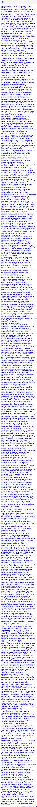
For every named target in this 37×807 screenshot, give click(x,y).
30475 (8, 18)
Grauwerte (13, 291)
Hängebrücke (23, 308)
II (20, 340)
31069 (30, 18)
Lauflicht (27, 408)
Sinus (17, 645)
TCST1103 (15, 706)
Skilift (28, 645)
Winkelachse (5, 784)
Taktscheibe (26, 701)
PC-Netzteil (5, 521)
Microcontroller (6, 464)
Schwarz (22, 621)
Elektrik (21, 182)
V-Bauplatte (21, 749)
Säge (27, 594)
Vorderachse (18, 760)
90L (7, 31)
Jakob (8, 355)
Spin (2, 660)
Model (29, 474)
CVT (8, 143)
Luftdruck (19, 438)
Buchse (3, 118)
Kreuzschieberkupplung (9, 389)
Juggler (20, 357)
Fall (2, 216)
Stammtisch (24, 666)
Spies (31, 659)
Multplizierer (15, 491)
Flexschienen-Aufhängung (10, 242)
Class (30, 126)
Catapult (14, 125)
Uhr (29, 737)
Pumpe (33, 550)
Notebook (4, 510)
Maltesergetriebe (7, 450)
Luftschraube (5, 442)
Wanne (10, 769)
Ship (12, 640)
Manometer (13, 452)
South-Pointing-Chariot (22, 654)
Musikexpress (25, 494)
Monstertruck (6, 482)
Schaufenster (20, 603)
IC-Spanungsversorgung (24, 338)
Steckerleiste (5, 676)
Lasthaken (4, 408)
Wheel (3, 781)
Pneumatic (5, 530)
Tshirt (22, 730)
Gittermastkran (27, 281)
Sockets (32, 649)
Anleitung (31, 48)
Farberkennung (6, 220)
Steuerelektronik (28, 679)
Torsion (16, 720)
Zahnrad (4, 793)
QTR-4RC (15, 554)
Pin (14, 525)
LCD (11, 411)
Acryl (12, 40)
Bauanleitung (5, 84)
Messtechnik (5, 460)
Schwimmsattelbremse (10, 627)
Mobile (12, 474)
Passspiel (16, 520)
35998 (27, 21)
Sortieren (27, 652)
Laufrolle (23, 410)
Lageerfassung (6, 401)
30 (10, 16)
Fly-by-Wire (5, 247)
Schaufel (12, 603)
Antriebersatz (5, 52)
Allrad (26, 43)
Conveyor (4, 142)
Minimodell (5, 471)
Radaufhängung (20, 557)
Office (8, 511)
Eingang (26, 176)
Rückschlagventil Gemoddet (23, 591)
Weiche (13, 772)
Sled (2, 647)
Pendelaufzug (5, 523)
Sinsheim (12, 645)
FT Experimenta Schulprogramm (12, 257)
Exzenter (22, 208)
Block (18, 103)
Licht (18, 425)
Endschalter (16, 194)
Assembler (9, 57)
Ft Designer (14, 255)
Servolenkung (6, 638)
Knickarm (29, 376)
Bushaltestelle (6, 121)
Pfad (23, 523)
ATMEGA (4, 59)
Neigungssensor (14, 501)
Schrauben (17, 618)
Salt (2, 596)
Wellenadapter (6, 777)
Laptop (3, 406)
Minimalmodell (30, 469)
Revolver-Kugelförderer (9, 577)
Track (30, 720)
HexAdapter (17, 316)
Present (18, 542)
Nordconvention (14, 506)
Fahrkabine (5, 213)
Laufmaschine (6, 410)
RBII (11, 566)
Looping (4, 437)
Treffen (7, 727)
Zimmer (16, 799)
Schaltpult (29, 601)
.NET (5, 11)
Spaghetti (4, 655)
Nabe (3, 498)
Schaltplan (22, 601)
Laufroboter (16, 410)
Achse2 (27, 36)
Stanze (22, 667)
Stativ (3, 672)
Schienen (10, 606)
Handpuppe (22, 304)
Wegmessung (5, 772)
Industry (16, 345)
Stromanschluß (6, 691)
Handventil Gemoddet (8, 306)
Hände (20, 303)
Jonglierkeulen (6, 357)
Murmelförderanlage (27, 493)
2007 (21, 14)
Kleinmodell (5, 374)
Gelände (25, 270)
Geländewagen (17, 272)
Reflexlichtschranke (24, 569)
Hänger (30, 308)
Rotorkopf (30, 588)
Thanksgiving (28, 713)
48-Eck (16, 26)
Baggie (12, 77)
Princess (16, 543)
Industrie (4, 343)
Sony (21, 652)
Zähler (31, 791)
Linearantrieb (5, 430)
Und (21, 744)
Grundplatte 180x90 (8, 296)
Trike (25, 728)
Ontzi (26, 513)
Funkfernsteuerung (7, 264)
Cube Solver (31, 142)
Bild (6, 101)
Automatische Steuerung (9, 72)
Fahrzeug (30, 215)
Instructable (27, 349)
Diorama (8, 6)
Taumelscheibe (6, 706)
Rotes (24, 588)
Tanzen (16, 9)
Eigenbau (30, 174)
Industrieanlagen (25, 343)
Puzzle (30, 552)
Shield (8, 640)
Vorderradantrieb (7, 762)
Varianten (25, 750)
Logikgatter (15, 435)
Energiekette (31, 194)
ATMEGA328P (29, 59)
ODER (3, 511)
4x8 (14, 28)
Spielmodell (25, 659)
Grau (3, 291)
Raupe (21, 562)
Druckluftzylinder (20, 167)
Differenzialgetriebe (7, 150)
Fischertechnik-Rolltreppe (10, 237)
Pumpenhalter (7, 552)
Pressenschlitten (6, 543)
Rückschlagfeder (23, 589)
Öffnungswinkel (16, 511)
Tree (2, 727)
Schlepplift (13, 611)
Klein (27, 372)
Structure (4, 693)
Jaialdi (3, 355)
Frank (27, 250)
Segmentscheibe (13, 630)
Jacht (13, 354)
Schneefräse (5, 616)
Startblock (20, 669)
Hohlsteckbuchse (16, 328)
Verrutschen (5, 757)
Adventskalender (22, 42)
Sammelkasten (18, 596)
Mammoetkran (18, 450)
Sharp (3, 640)
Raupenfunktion (28, 564)
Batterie (25, 81)
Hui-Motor (13, 333)
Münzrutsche (25, 491)
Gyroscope (5, 299)
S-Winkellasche (20, 594)
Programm (22, 545)
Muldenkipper (6, 491)
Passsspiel (23, 520)
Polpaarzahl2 (15, 535)
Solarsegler (16, 650)
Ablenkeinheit (14, 33)
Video (28, 757)
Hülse (23, 333)
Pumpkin (15, 552)
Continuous (5, 140)
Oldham (12, 513)
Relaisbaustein (6, 574)
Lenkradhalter (6, 418)
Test (11, 713)
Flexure (22, 242)
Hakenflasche (5, 301)
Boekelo (21, 106)
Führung (4, 262)
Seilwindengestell (23, 633)
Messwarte (14, 460)
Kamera (8, 359)
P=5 (28, 516)
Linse (3, 433)
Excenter (19, 204)
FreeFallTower (9, 252)
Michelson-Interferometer (19, 462)
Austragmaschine (13, 69)
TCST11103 (22, 706)
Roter (19, 588)
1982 (2, 14)
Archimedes (5, 55)
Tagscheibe (10, 701)
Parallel (24, 518)
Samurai (27, 596)
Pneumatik (12, 530)
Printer (22, 543)
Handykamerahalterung (25, 306)
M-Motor (32, 442)
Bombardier (25, 109)
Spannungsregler (27, 655)
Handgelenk (5, 304)
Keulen (30, 367)
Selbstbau (14, 635)
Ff (25, 230)
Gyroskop (12, 299)
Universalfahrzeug (14, 745)
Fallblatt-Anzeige (10, 216)
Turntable (15, 733)
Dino (23, 150)
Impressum (17, 806)
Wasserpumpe (6, 771)
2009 (30, 14)
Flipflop (11, 243)
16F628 (18, 13)
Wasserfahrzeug (24, 769)
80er (27, 30)
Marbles (25, 452)
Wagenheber (5, 767)
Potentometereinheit (24, 538)
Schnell (22, 616)
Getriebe (28, 279)
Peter (19, 523)
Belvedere (29, 94)
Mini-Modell (19, 467)
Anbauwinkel (28, 47)
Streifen (25, 686)
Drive (20, 164)
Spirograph (8, 660)
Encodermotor (6, 194)
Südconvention (14, 694)
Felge (12, 225)
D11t (20, 143)
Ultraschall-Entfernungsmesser (11, 740)
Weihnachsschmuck (23, 772)
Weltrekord (25, 777)
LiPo (7, 433)
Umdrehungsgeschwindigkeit (11, 742)
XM (22, 789)
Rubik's (14, 589)
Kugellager (13, 394)
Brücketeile (20, 116)
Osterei (12, 515)
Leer (2, 413)
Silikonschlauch (29, 643)
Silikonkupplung (18, 643)
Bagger (16, 75)
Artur (3, 57)
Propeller (10, 549)
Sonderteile (10, 652)
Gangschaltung (23, 267)
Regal (3, 571)
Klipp (23, 376)
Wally (29, 767)
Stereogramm (29, 677)
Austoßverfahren (25, 67)
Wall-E (24, 767)
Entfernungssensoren (22, 199)
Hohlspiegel (5, 328)
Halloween (14, 301)
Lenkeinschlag (30, 415)
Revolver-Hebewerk (26, 576)
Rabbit (3, 557)
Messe (15, 459)
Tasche (3, 704)
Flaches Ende (5, 238)
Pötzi (33, 538)
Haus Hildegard (14, 311)
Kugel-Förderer (11, 393)
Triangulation (10, 728)
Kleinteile (23, 374)
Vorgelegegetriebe (7, 764)
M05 (11, 443)
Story (22, 684)
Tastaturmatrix (24, 704)
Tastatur (15, 704)
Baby (11, 75)
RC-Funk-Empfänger (8, 567)
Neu (32, 503)
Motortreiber (17, 487)
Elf (15, 192)
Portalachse (5, 537)
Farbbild (15, 218)
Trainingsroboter (7, 723)
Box (19, 111)
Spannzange (17, 657)
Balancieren (18, 79)
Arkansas (19, 55)
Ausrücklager (5, 67)
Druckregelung (17, 169)
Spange (11, 655)
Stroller (24, 689)
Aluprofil (19, 45)
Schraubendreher (27, 618)
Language (23, 404)
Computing (5, 138)
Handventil (31, 304)
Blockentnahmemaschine (9, 104)
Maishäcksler (22, 447)
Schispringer (31, 608)
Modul (21, 477)
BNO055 (4, 106)
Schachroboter (28, 599)
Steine (3, 677)
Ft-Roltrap (28, 259)
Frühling (4, 255)
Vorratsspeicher (19, 764)
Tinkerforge (8, 716)
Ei (18, 174)
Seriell (4, 637)
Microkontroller (6, 465)
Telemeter (14, 708)
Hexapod (24, 316)
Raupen (27, 562)
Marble (20, 452)
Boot (31, 109)
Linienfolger (10, 432)
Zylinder (29, 803)
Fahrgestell (25, 211)
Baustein (22, 87)
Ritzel (11, 579)
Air (35, 42)
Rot (8, 586)
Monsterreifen (21, 481)
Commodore (13, 133)
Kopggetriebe (5, 387)
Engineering (17, 196)
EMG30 (18, 192)
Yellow (3, 791)
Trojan (7, 730)
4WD (3, 28)
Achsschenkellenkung (20, 38)
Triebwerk (19, 728)
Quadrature (19, 555)
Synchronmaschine (7, 699)
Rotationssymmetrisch (9, 588)
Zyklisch (23, 803)
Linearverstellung (26, 430)
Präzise (13, 542)
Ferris (33, 228)
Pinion (23, 525)
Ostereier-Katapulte (8, 516)
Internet (31, 350)
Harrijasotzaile (26, 309)
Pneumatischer (20, 533)
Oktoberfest (5, 513)
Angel (18, 48)
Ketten (8, 365)
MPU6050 (4, 489)
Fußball (17, 264)
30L (26, 18)
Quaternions (28, 555)
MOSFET (29, 482)
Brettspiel (13, 113)
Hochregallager (23, 326)
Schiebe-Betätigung (20, 604)
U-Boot (4, 735)
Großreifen (14, 294)
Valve (10, 750)
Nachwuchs (9, 498)
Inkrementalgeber (8, 349)
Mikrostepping (6, 467)
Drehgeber (15, 157)
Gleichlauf (15, 284)
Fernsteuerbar (6, 228)
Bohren (31, 106)
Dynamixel (30, 170)
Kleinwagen (31, 374)
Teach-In (30, 706)
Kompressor (5, 386)
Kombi (15, 382)
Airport (11, 43)
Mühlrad (25, 489)
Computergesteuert (25, 136)
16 (14, 13)
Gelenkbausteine (15, 274)
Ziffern (26, 798)
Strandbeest (12, 686)
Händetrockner (28, 303)
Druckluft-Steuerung (21, 165)
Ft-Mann (11, 259)
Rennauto (28, 574)
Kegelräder (11, 364)
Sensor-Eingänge (29, 635)
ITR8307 (8, 354)
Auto (29, 69)
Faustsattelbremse (7, 221)
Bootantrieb (5, 111)
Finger (4, 232)
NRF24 (11, 510)
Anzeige (24, 52)
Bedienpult (28, 91)
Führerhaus (30, 260)
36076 (3, 23)
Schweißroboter (15, 623)
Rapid (26, 559)
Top (29, 718)
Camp (9, 123)
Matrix (11, 454)
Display (15, 152)
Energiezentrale (7, 196)
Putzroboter (23, 552)
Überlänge (23, 737)
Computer (14, 136)
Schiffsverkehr (21, 608)
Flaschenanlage (27, 238)
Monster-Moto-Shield (8, 481)
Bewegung (4, 99)
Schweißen (5, 623)
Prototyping (25, 549)
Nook (3, 506)
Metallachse (5, 462)
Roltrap (3, 586)
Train (16, 721)
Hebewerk (17, 315)
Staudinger (19, 672)
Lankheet (30, 404)
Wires (18, 786)
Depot (9, 147)
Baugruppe (18, 86)
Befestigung (13, 92)
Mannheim (4, 452)
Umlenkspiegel (6, 744)
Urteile (3, 749)
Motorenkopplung (25, 484)
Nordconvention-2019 (8, 508)
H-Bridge (20, 299)
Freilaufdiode (5, 253)
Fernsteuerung (25, 228)
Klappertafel (15, 372)
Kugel (3, 393)
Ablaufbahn (5, 33)
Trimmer (30, 728)
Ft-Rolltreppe (19, 259)
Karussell (24, 360)
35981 (22, 21)
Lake (12, 403)
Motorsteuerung (6, 487)
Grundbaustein (27, 294)
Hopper (10, 330)
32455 (26, 20)
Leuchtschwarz (22, 421)
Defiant (24, 145)
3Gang (12, 25)
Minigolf (21, 469)
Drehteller (4, 160)
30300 (14, 16)
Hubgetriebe (5, 332)
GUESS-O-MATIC (21, 296)
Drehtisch (12, 160)
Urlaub (31, 747)
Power (10, 540)
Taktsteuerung (6, 703)
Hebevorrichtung (7, 315)
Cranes (19, 142)
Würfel (3, 789)
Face (13, 209)
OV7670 (23, 516)
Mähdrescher (5, 447)
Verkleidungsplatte (25, 755)
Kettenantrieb (16, 365)
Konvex (23, 386)
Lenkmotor (30, 416)
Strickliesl (31, 688)
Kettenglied (16, 367)
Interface (14, 350)
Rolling (26, 584)
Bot (16, 111)
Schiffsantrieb (11, 608)
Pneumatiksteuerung (22, 532)
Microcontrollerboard (20, 464)
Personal (14, 523)
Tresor (3, 728)
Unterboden (5, 747)
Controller (19, 140)
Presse (24, 542)
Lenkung (14, 418)
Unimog (25, 744)
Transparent (5, 725)
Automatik (19, 70)
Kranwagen (28, 387)
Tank (13, 703)
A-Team (17, 31)
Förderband (5, 248)
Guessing (31, 296)
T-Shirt (3, 701)
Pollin (27, 533)
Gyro (26, 298)
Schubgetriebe (6, 621)
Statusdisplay (10, 672)
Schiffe (27, 8)
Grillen (3, 293)
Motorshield (20, 486)
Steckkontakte (16, 676)
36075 (32, 21)
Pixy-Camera (5, 527)
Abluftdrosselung (25, 33)
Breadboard (5, 113)
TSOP (26, 730)
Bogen (26, 106)
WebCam (29, 771)
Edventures (5, 174)
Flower (3, 245)
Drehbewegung (6, 157)
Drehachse (16, 155)
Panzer (19, 518)
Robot (11, 582)
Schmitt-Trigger (26, 613)
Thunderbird (9, 715)
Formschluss (5, 250)
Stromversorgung (28, 691)
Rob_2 (23, 579)
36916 (8, 23)
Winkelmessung (25, 784)
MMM (26, 472)
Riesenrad (4, 579)
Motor (3, 484)
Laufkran (20, 408)
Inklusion (32, 347)
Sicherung (18, 640)
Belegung (9, 94)
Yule (8, 791)
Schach (20, 599)
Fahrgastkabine (30, 209)
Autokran (12, 70)
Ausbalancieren (28, 62)
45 (12, 26)
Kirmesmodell (6, 372)
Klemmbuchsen (6, 376)
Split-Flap (5, 662)
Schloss (26, 611)
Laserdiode (28, 406)
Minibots (15, 469)
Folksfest (18, 247)
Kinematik (28, 369)
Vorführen (17, 762)
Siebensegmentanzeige (9, 642)
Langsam (16, 404)
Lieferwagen (26, 426)
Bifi (31, 99)
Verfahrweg (14, 754)
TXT (27, 733)
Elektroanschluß (20, 186)
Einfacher (20, 176)
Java (12, 355)
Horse (16, 330)
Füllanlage (11, 262)
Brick (19, 113)
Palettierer (4, 518)
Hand (15, 303)
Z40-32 (22, 791)
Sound (11, 654)
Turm (12, 732)
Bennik (3, 96)
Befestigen (4, 92)
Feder (16, 221)
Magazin (25, 443)
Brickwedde (5, 115)
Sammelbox (9, 596)
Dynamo (4, 172)
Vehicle (32, 750)
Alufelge (4, 45)
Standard (4, 667)
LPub (3, 438)
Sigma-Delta (28, 642)
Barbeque (10, 81)
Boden (15, 106)
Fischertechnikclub (26, 237)
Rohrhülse (16, 584)
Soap (27, 649)
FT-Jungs (4, 259)
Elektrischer (28, 184)
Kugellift (21, 394)
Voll (12, 760)
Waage (20, 766)
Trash (23, 725)
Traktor (15, 723)
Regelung (29, 571)
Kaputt (4, 360)
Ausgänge (16, 64)
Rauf (31, 560)
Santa (16, 598)
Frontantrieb (26, 253)
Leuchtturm (5, 425)
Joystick (15, 357)
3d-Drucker (5, 25)
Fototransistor (15, 250)
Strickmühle (16, 689)
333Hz (31, 20)
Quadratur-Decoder (8, 555)
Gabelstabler (5, 265)
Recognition (20, 567)
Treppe (22, 727)
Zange (18, 793)
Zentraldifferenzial (7, 796)
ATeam (30, 57)
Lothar (22, 437)
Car (13, 123)
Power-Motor (29, 540)
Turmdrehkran (20, 732)
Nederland (4, 501)
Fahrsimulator (22, 213)
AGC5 (31, 42)
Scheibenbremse (6, 604)
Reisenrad (21, 572)
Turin (3, 732)
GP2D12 (31, 289)
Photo (28, 523)
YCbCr (29, 789)
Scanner (9, 599)
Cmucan (8, 130)
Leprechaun (31, 418)
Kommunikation (23, 382)
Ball (24, 79)
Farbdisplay (22, 218)
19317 (28, 13)
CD (19, 125)
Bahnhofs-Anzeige (7, 79)
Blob (13, 103)
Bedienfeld (20, 91)
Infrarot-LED (5, 347)
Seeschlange (28, 628)
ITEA (2, 354)
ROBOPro (30, 581)
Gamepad (9, 267)
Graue (7, 291)
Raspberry (13, 560)
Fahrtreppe (15, 215)
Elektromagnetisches (19, 187)
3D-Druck (31, 23)
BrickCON (25, 113)
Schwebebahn (30, 621)
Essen (16, 203)
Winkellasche (15, 784)
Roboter (17, 582)
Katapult (21, 362)
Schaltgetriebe (13, 601)
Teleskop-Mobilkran (8, 710)
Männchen (31, 450)
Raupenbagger (6, 564)
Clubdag (19, 128)
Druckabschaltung (29, 164)
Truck (17, 730)
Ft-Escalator (28, 257)
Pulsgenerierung (24, 550)
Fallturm (20, 216)
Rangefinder (19, 559)
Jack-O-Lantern (21, 354)
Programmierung (29, 547)
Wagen (25, 766)
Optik (3, 515)
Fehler (19, 223)
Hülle (19, 333)
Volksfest (29, 759)
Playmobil (10, 528)
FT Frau (28, 6)
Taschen (9, 704)
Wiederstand (29, 781)
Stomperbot (5, 684)
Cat (9, 125)
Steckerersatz (23, 674)
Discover (4, 152)
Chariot (3, 126)
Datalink (31, 143)
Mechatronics (15, 455)
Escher (11, 203)
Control (12, 140)
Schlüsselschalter (14, 613)
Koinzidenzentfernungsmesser (19, 381)
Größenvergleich (16, 293)
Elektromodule (20, 6)
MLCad (21, 472)
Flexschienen (22, 240)
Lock (3, 435)
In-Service (17, 342)
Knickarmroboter (7, 377)
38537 (18, 23)
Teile (8, 708)
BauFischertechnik (7, 86)
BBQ (6, 89)
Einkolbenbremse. (14, 177)
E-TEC (10, 172)
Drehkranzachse (6, 159)
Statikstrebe (14, 671)
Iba (22, 337)
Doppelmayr (19, 153)
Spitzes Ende (27, 660)
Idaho (11, 340)
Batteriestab (16, 82)
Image (32, 340)
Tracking (4, 721)
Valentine (4, 750)
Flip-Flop (4, 243)
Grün (20, 294)
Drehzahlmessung (7, 162)
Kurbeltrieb (24, 398)
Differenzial (5, 148)
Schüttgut (15, 621)
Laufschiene (5, 411)
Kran (12, 387)
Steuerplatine (5, 681)
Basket (17, 81)
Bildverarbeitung (24, 101)
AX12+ (3, 75)
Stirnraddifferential (21, 683)
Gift (20, 281)
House (21, 330)
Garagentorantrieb (7, 269)
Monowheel (22, 479)
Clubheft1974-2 (28, 128)
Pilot (10, 525)
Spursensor (17, 664)
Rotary (12, 586)
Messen (20, 459)
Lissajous (12, 433)
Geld (27, 272)
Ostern (18, 516)
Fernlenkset (22, 226)
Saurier (3, 599)
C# (21, 121)
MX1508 (24, 496)
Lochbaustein (30, 433)
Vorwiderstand (31, 764)
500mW (26, 28)
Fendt (16, 225)
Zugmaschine (17, 801)
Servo (9, 637)
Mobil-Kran (5, 474)
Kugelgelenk (5, 394)
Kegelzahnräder (21, 364)
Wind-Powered (16, 783)
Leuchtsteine (24, 423)
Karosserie (16, 360)
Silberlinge (4, 9)
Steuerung (22, 681)
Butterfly (15, 121)
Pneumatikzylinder (7, 533)
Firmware (25, 232)
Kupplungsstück (14, 398)
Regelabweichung (19, 571)
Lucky (13, 438)
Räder (28, 557)
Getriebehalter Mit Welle (9, 281)
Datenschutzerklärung (30, 806)
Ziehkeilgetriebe (18, 798)
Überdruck (29, 735)
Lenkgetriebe (5, 416)
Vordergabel (27, 760)
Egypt (15, 174)
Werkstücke (29, 779)
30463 (29, 16)
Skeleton (23, 645)
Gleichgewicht (6, 284)
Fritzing (19, 253)
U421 (16, 735)
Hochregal (13, 326)
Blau (2, 6)
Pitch (28, 525)
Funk (17, 262)
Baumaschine (5, 87)
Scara (15, 599)
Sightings (20, 642)
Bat (21, 81)
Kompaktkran (5, 384)
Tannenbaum (28, 703)
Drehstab (25, 159)
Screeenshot (5, 628)
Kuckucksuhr (30, 391)
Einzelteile (32, 181)
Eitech (16, 182)
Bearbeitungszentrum (8, 91)
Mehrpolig (17, 457)
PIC (2, 525)
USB (11, 749)
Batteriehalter (6, 82)
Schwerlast (31, 625)
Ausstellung (15, 67)
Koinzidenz (5, 381)
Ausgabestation (6, 64)
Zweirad (17, 803)
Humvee (11, 335)
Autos (29, 72)
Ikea (22, 340)
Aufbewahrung (6, 62)
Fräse (32, 250)
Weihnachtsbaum (17, 774)
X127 (18, 789)
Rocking (9, 584)
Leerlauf (8, 413)
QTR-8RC (23, 554)
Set (27, 638)
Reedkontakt (13, 569)
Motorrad (12, 486)
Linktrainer (28, 432)
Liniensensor (19, 432)
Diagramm (30, 147)
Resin (17, 576)
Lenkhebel (14, 416)
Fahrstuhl (30, 213)
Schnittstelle (29, 616)
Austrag (4, 69)
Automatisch (28, 70)
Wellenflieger (16, 777)
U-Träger (11, 735)
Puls (16, 550)
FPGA (23, 250)
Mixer (17, 472)
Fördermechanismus (17, 248)
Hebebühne (5, 313)
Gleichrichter (5, 286)
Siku (2, 643)
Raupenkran (5, 566)
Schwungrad (22, 627)
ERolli (27, 201)
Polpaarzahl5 (24, 535)
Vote (3, 766)
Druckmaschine (6, 169)
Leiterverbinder (6, 415)
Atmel (3, 60)
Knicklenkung (18, 377)
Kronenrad (16, 391)
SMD (25, 647)
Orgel (7, 515)
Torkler (10, 720)
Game (3, 267)
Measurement (6, 455)
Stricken (24, 688)
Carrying (4, 125)
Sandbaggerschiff (7, 598)
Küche (23, 391)
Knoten (20, 379)
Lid (14, 426)
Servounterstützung (18, 638)
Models (16, 477)
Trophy (12, 730)
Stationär (28, 671)
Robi (27, 579)
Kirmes (32, 370)
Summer (20, 696)
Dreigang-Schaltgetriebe (9, 164)
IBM (25, 337)
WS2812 (22, 788)
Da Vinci (25, 143)
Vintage (9, 759)
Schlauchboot (13, 610)
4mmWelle (31, 26)
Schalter (4, 601)
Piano (33, 523)
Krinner (9, 391)
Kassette (31, 360)
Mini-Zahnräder (6, 469)
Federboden (23, 221)
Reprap (12, 576)
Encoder (25, 192)
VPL (7, 766)
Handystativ (5, 308)
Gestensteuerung (19, 279)
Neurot (3, 504)
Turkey (8, 732)
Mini (13, 467)
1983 (6, 14)
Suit (2, 696)
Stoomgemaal (15, 684)
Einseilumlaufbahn (20, 179)
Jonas (28, 355)
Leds (30, 411)
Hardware (17, 309)
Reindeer (14, 572)
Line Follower (26, 428)
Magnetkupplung (27, 445)
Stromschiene (17, 691)
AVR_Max (20, 74)
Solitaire (32, 650)
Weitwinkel (23, 776)
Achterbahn (5, 40)
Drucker (10, 165)
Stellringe (9, 677)
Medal (23, 455)
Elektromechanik (7, 189)
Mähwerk (14, 447)
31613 (16, 20)
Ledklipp (25, 411)
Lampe (17, 403)
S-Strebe (11, 594)
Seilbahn (12, 632)
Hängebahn (14, 308)
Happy (11, 309)
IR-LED (30, 352)
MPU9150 (12, 489)
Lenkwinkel (22, 418)
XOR (25, 789)
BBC (2, 89)
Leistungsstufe (16, 413)
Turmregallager (6, 733)
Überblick (21, 735)
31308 (3, 20)
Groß (8, 293)
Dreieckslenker (19, 162)
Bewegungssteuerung (16, 99)
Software (4, 650)
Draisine (4, 155)
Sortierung (5, 654)
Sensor (21, 635)
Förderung (27, 248)
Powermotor (5, 542)
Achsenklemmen (6, 38)
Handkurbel (14, 304)
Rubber (8, 589)
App (15, 53)
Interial (20, 350)
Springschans (19, 662)
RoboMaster (22, 581)
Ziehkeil (9, 798)
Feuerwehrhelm (18, 230)
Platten (3, 528)
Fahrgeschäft (5, 211)
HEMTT (9, 316)
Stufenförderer (14, 693)
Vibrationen (22, 757)
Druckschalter (28, 169)
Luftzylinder (24, 442)
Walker (12, 767)
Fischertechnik (20, 233)
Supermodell (28, 696)
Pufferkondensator (8, 550)
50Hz (31, 28)
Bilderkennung (13, 101)
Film (28, 230)
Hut (32, 335)
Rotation (19, 586)
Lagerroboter (5, 403)
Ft (8, 255)
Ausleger (18, 65)
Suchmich (4, 694)
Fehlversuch (5, 225)
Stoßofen (4, 686)
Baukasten (26, 86)
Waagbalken (13, 766)
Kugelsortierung (6, 396)
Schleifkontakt (24, 610)
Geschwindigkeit (6, 279)
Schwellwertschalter (8, 625)
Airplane (5, 43)
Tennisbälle (5, 713)
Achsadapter (15, 36)
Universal (4, 745)
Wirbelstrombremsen (8, 786)
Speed (24, 657)
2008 (26, 14)
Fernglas (14, 226)
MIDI (14, 465)
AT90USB (24, 57)
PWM (3, 554)
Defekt (19, 145)
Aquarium (21, 53)
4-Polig (8, 26)
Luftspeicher (15, 442)
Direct (32, 150)
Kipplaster (10, 370)
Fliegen (28, 242)
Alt (30, 43)
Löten (17, 437)
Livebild (19, 433)
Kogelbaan (27, 379)
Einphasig (24, 177)
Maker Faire (15, 449)
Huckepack (5, 333)
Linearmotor (15, 430)
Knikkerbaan (5, 379)
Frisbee (13, 253)
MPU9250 (18, 489)
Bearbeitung (13, 89)
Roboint (4, 581)
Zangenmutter (26, 793)
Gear (3, 270)
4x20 (11, 28)
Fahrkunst (13, 213)
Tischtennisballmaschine (9, 718)
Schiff (32, 606)
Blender (8, 103)
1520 (11, 13)
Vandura (19, 750)
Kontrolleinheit (15, 386)
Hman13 (18, 318)
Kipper (3, 370)
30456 (24, 16)
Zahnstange (12, 793)
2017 (7, 16)
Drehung (19, 160)
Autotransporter (6, 74)
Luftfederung (28, 438)
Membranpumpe (6, 459)
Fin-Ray (32, 230)
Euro (20, 203)
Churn (22, 126)
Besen (20, 98)
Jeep (16, 355)
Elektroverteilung (7, 192)
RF (19, 577)
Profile (15, 545)
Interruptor (5, 352)
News (9, 504)
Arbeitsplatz (29, 53)
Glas (2, 282)
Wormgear (9, 788)
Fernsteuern (16, 228)
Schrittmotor (17, 620)
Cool (10, 142)
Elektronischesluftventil (17, 191)
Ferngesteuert (6, 226)
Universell (24, 745)
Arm (24, 55)
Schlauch (5, 610)
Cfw (31, 125)
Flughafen (10, 245)
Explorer (33, 206)
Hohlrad (31, 326)
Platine (29, 527)
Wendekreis (5, 779)
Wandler (4, 769)
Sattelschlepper (27, 598)
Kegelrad (4, 364)
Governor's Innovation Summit (17, 289)
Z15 (11, 791)
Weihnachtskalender (8, 776)
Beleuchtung (17, 94)
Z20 (14, 791)
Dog (27, 152)
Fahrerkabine (19, 209)
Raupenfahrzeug (17, 564)
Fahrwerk (23, 215)
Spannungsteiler (6, 657)
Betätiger (26, 98)
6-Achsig (11, 30)
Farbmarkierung (24, 220)
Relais (28, 572)
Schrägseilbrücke (7, 618)
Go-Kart (21, 287)
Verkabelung (5, 755)
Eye (27, 208)
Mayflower (18, 454)
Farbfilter (15, 220)
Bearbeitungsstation (24, 89)
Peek (18, 521)
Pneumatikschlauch (8, 532)
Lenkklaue (22, 416)
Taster (32, 704)
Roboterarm (24, 582)
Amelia (30, 45)
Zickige (3, 798)
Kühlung (15, 396)
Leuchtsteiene (6, 423)
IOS (11, 352)
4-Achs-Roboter (27, 25)
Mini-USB (27, 467)
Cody (13, 131)
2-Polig (17, 14)
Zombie (31, 799)
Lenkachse (20, 415)
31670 (21, 20)
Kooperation (31, 386)
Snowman (12, 649)
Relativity (15, 574)
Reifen (8, 572)
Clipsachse (12, 128)
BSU (29, 116)
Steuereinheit (17, 679)
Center (26, 125)
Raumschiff (15, 562)
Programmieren (17, 547)
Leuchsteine (5, 420)
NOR (7, 506)
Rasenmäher (5, 560)
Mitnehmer (10, 472)
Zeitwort (21, 794)
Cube (24, 142)
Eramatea (4, 201)
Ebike (19, 172)
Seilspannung (27, 632)
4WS (7, 28)
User (15, 749)
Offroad (24, 511)
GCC (32, 269)
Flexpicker (13, 240)
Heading (22, 311)
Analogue (15, 47)
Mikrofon (31, 465)
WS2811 (16, 788)
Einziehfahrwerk (7, 182)
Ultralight (11, 738)
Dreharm (24, 155)
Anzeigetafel (5, 53)
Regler (3, 572)
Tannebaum (19, 703)
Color (26, 131)
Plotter (16, 528)
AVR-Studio (28, 74)
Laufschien (31, 410)
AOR (11, 53)
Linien (3, 432)
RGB (22, 577)
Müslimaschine (16, 496)
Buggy (17, 118)
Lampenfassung (6, 404)
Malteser (23, 449)
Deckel (14, 145)
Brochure (13, 115)
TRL (2, 730)
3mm (16, 25)
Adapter (23, 40)
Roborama (4, 582)
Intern (26, 350)
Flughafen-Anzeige (20, 245)
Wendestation (14, 779)
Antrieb (23, 50)
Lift (32, 426)
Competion (19, 135)
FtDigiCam (14, 260)
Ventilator (9, 752)
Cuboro (3, 143)
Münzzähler (15, 493)
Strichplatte (17, 688)
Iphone (15, 352)
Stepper (16, 677)
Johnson (22, 355)
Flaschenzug (5, 240)
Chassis (9, 126)
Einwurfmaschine (7, 181)
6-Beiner (18, 30)
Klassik (23, 372)
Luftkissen (4, 440)
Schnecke (16, 615)
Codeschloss (6, 131)
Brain (33, 111)
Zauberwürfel (5, 794)
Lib (14, 425)
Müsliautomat (6, 496)
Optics (31, 513)
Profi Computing (6, 545)
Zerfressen (18, 796)
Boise (21, 108)
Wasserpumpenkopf (18, 771)
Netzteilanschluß (24, 503)
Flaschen (18, 238)
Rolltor (32, 584)
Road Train (17, 579)
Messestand (28, 459)
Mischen (20, 471)
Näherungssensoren (21, 498)
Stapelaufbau (29, 667)
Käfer (3, 359)
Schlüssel (4, 613)
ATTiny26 (9, 60)
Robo (32, 579)
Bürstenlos (25, 120)
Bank (32, 79)
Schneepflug (14, 616)
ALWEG (24, 45)
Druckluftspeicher (7, 167)
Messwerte (29, 460)
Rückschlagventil (7, 591)
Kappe (33, 359)
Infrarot (28, 345)
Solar (10, 650)
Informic (22, 345)
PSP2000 (32, 549)
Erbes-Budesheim (14, 201)
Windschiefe (26, 783)
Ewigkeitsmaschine (8, 204)
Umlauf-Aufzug (26, 742)
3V (20, 25)
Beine (3, 94)
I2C (10, 337)
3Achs (22, 23)
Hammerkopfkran (7, 303)
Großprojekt (5, 294)
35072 (8, 21)
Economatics (30, 172)
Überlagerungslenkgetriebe (10, 737)
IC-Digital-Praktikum (8, 338)
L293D (3, 399)
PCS (14, 521)
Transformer (23, 723)
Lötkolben (28, 437)
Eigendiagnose (6, 176)
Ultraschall (18, 738)
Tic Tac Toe (17, 715)
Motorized (4, 486)
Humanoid (29, 333)
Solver (3, 652)
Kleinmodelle (12, 8)
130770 (33, 11)
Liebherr (18, 426)
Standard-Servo (13, 667)
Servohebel (25, 637)
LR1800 (8, 438)
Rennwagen (5, 576)
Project (3, 549)
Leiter (24, 413)
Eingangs (4, 177)
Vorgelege (24, 762)
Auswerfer (23, 69)
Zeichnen (14, 794)
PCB (11, 521)
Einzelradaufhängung (21, 181)
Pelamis (23, 521)
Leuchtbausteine (16, 420)
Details (23, 147)
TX (24, 733)
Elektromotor (18, 189)
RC (15, 566)
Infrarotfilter (15, 347)
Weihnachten (5, 774)
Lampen (23, 403)
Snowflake (4, 649)
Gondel (3, 289)
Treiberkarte (15, 727)
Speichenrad (5, 659)
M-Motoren (5, 443)
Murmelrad (5, 494)
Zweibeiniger (9, 803)
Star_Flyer (12, 669)
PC (29, 520)
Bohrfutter (5, 108)
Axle (7, 75)
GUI (2, 298)
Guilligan (7, 298)
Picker (6, 525)
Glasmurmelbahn (20, 282)
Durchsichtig (15, 170)
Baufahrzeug (20, 84)
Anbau (21, 47)
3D (26, 23)
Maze (24, 454)
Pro (26, 543)
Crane (14, 142)
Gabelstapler (15, 265)
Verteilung (13, 757)
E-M (13, 6)
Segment (4, 630)
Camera (4, 123)
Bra (29, 111)
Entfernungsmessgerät (22, 198)
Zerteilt (31, 796)
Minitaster (13, 471)
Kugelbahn (29, 393)
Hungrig (28, 335)
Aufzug (14, 62)
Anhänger (24, 48)
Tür (33, 730)
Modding (24, 474)
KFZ (2, 369)
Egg (11, 174)
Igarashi (16, 340)
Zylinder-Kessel (6, 805)
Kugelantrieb (21, 393)
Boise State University (8, 109)
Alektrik (20, 43)
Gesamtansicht (16, 277)
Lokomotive (24, 435)
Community (22, 133)
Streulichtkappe (6, 688)
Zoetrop (25, 799)
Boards (10, 106)
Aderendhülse (6, 42)
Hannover (4, 309)
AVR (14, 74)
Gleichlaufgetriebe (25, 284)
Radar (12, 557)
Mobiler (17, 474)
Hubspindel (24, 332)
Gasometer (26, 269)
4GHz (21, 26)
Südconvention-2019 (27, 694)
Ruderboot (5, 593)
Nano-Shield (10, 499)
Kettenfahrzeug (6, 367)
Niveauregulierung (17, 504)
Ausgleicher (24, 64)
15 (8, 13)
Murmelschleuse (15, 494)
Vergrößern (23, 754)
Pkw (12, 527)
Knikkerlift (13, 379)
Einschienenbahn (7, 179)
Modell (3, 476)
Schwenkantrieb (21, 625)
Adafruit (17, 40)
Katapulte (28, 362)
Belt (23, 94)
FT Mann (4, 8)
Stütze (22, 693)
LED (20, 411)
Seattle (21, 628)
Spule (7, 664)
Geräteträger (5, 277)
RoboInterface (12, 581)
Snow (30, 647)
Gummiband (15, 298)
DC (10, 145)
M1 (14, 443)
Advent (13, 42)
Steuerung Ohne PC (8, 683)
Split (34, 660)
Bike (2, 101)
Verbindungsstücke (27, 752)
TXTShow (32, 733)
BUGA (12, 118)
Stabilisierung (14, 666)
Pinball (18, 525)
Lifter (3, 428)
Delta (4, 147)
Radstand (4, 559)
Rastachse (26, 560)
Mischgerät (27, 471)
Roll (22, 584)
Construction (19, 138)
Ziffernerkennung (7, 799)
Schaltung (21, 8)
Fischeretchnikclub (7, 233)
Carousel (24, 123)
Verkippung (14, 755)
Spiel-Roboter (15, 659)
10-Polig (23, 11)
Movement (26, 487)
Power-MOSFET (18, 540)
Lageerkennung (17, 401)
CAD (24, 121)
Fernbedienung (24, 225)
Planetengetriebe (20, 527)
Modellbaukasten (7, 477)
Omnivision (20, 513)
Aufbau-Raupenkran (20, 60)
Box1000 (24, 111)
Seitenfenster (5, 635)
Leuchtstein (16, 423)
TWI (21, 733)
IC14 (2, 340)
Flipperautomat (25, 243)
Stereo (22, 677)
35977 (18, 21)
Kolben (32, 381)
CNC (13, 130)
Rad (8, 557)
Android (4, 48)
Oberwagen (22, 510)
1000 (28, 11)
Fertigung (4, 230)
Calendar (30, 121)
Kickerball (8, 369)
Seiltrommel (5, 633)
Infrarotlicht (24, 347)
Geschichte (25, 277)
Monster (29, 479)
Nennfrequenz (25, 501)
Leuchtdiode (26, 420)
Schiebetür (31, 604)
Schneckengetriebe (26, 615)
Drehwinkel (27, 160)
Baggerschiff (5, 77)
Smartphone (19, 647)
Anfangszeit (11, 48)
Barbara (4, 81)
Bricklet (31, 113)
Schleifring (5, 611)
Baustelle (29, 87)
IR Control (23, 352)
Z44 (26, 791)
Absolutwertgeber (29, 35)
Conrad (12, 138)
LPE (34, 437)
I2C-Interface (16, 337)
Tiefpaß (31, 715)
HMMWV (32, 318)
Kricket (3, 391)
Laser (9, 406)
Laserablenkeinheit (17, 406)
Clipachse (4, 128)
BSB (26, 116)
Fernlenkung (31, 226)
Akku (15, 43)
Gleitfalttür (5, 287)
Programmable (6, 547)
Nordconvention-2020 (24, 508)
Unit (30, 744)
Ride (25, 577)
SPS (2, 664)
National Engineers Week (23, 499)
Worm (3, 788)
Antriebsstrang (16, 52)
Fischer (31, 232)
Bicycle (26, 99)
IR (19, 352)
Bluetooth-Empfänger (26, 104)
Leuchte (4, 421)
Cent (21, 125)
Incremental (26, 342)
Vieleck (3, 759)
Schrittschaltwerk (29, 620)
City (26, 126)
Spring (12, 662)
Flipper (16, 243)
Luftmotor (23, 440)
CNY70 (23, 130)
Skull (33, 645)
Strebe (19, 686)
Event (34, 203)
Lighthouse (13, 428)
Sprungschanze (29, 662)
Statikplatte (5, 671)
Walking (31, 9)
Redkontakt (29, 567)
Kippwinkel (18, 370)
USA (8, 749)
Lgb (11, 425)
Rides (30, 577)
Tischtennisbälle (29, 716)
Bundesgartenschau (8, 120)
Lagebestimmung (27, 399)
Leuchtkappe (12, 421)
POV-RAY (4, 540)
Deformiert (31, 145)
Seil (27, 630)
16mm (23, 13)
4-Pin (3, 26)
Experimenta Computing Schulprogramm (15, 206)
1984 (10, 14)
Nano (3, 499)
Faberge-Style (6, 209)
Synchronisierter (14, 698)
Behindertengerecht (24, 92)
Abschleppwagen (16, 35)
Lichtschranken (6, 426)
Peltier (29, 521)
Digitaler (18, 150)
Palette (32, 516)
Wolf (32, 786)
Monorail (14, 479)
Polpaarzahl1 (5, 535)
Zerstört (25, 796)
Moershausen (5, 479)
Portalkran (13, 537)
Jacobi (30, 354)
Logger (8, 435)
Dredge (10, 155)
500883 (20, 28)
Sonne (17, 652)
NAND (30, 498)
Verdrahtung (5, 754)
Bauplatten (14, 87)
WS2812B (29, 788)
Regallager (9, 571)
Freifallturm (19, 252)
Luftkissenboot (14, 440)
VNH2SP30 (21, 759)
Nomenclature (29, 504)
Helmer (3, 316)
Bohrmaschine (14, 108)
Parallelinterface (6, 520)
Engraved (25, 196)
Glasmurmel (9, 282)
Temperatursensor (7, 711)
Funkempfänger (24, 262)
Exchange (25, 204)
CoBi (34, 130)
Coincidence (20, 131)
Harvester (4, 311)
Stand (31, 666)
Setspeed (32, 638)
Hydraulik (4, 337)
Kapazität (27, 359)
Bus (31, 120)
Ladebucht (17, 399)
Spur (10, 664)
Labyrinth (9, 399)
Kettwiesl (24, 367)
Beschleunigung (18, 96)
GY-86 (22, 298)
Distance (22, 152)
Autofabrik (5, 70)
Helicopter (24, 315)
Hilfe (29, 316)
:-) (2, 11)
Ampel (3, 47)
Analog (8, 47)
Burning (18, 120)
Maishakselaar (6, 449)
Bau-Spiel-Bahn (29, 82)
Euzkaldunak (26, 203)
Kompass (14, 384)
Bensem (9, 96)
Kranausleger (19, 387)
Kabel (33, 357)
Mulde (31, 489)
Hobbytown (5, 326)
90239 (3, 31)
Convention (27, 140)
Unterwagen (24, 747)
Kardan (9, 360)
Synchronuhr (30, 699)
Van (14, 750)
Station (21, 671)
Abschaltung (5, 35)
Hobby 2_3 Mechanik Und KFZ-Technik (14, 325)
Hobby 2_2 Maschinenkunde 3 (11, 323)
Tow (21, 720)
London (31, 435)
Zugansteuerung (6, 801)
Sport (11, 9)
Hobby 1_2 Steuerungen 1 (9, 321)
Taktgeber (18, 701)
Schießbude (18, 606)
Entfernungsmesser (7, 198)
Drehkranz (23, 157)
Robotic (32, 582)
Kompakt (32, 382)
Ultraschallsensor (29, 740)
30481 (13, 18)
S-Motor (27, 593)
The (2, 715)
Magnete (10, 445)
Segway (22, 630)
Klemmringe (17, 376)
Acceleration (5, 36)
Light (7, 428)
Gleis (29, 286)
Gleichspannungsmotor (19, 286)
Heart (28, 311)
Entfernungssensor (7, 199)
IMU (12, 342)
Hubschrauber (15, 332)
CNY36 (18, 130)
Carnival (18, 123)
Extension (5, 208)
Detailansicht (15, 147)
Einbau (14, 176)
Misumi (3, 472)
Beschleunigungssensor (9, 98)
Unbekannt (15, 744)
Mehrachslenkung (7, 457)
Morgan (13, 482)
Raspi (20, 560)
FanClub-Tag (27, 216)
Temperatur (19, 710)
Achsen (32, 36)
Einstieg (29, 179)
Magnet (3, 445)
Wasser (15, 769)
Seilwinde (13, 633)
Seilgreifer (19, 632)
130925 (4, 13)
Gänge (15, 267)
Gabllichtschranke (26, 265)
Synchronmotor (20, 699)
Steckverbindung (27, 676)
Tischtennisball (18, 716)
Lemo (14, 415)
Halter (21, 301)
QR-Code (9, 554)
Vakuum (29, 749)
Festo (10, 230)
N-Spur (30, 496)
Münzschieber (6, 493)
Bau (22, 82)
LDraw (16, 411)
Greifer (20, 291)
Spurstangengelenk (28, 664)
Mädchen (19, 443)
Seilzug (32, 633)
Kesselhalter (31, 364)
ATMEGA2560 (19, 59)
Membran (25, 457)
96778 (12, 31)
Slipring (7, 647)
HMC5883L (25, 318)
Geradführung (21, 276)
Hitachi (12, 318)
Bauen (13, 84)
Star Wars (4, 669)
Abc (21, 31)
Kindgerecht (20, 369)
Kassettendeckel (6, 362)
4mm (25, 26)
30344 (19, 16)
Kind (13, 369)
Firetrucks (17, 232)
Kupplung (4, 398)
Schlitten (20, 611)
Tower (25, 720)
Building (22, 118)
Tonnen (24, 718)
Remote (21, 574)
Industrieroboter (7, 345)
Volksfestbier (5, 760)
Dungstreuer (5, 170)
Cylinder (13, 143)
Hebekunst (13, 313)
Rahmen (11, 559)
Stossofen (28, 684)
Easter (15, 172)
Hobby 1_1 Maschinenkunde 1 (11, 320)
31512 (12, 20)
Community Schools (8, 135)
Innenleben (18, 349)
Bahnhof (22, 77)
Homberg (4, 330)
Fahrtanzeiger (6, 215)
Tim (2, 716)
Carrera (30, 123)
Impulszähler (5, 342)
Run (17, 593)
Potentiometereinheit (8, 538)
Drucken (4, 165)
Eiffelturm (23, 174)
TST (30, 730)
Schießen (26, 606)
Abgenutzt (27, 31)
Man (25, 450)
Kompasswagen (23, 384)
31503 (8, 20)
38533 (13, 23)
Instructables (5, 350)
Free (2, 252)
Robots (3, 584)
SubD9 (27, 693)
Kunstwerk (30, 396)
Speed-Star (31, 657)
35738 (13, 21)
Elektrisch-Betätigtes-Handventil (12, 184)
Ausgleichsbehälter (7, 65)
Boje (18, 109)
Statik (26, 669)
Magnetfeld (17, 445)
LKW (23, 433)
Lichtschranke (25, 425)
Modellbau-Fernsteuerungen (16, 476)
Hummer (4, 335)
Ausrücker (25, 65)
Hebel (20, 313)
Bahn (17, 77)
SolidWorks (24, 650)
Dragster (27, 153)
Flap (12, 238)
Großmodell (27, 293)
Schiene (4, 606)
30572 (22, 18)
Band (28, 79)
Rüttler (21, 593)
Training (21, 721)
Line (19, 428)
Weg (33, 771)
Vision (15, 759)
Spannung (17, 655)
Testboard (16, 713)
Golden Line (29, 287)
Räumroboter (5, 562)
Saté (19, 598)
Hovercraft (27, 330)
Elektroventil (30, 191)
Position (20, 537)
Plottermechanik (25, 528)
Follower (25, 247)
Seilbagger (4, 632)
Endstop (23, 194)
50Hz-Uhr (4, 30)
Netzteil (15, 503)
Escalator (4, 203)
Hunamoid (21, 335)
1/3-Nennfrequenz (14, 11)
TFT (22, 713)
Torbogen (4, 720)
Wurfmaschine (11, 789)
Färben (29, 218)
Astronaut (17, 57)
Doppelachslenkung (8, 153)
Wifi (2, 783)
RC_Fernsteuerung (22, 566)
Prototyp (17, 549)
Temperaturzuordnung (22, 711)
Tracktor (11, 721)
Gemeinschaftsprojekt (8, 276)
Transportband (15, 725)
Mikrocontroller (22, 465)
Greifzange (27, 291)
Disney (10, 152)
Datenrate (4, 145)
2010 (34, 14)
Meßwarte (22, 460)
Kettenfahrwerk (27, 365)
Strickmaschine (6, 689)
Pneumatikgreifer (23, 530)
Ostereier (19, 515)
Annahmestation (6, 50)
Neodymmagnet (6, 503)
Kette (4, 365)
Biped (3, 103)
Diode (27, 150)
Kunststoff (22, 396)
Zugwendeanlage (28, 801)
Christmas (16, 126)
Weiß (17, 776)
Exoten (32, 204)
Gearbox (8, 270)
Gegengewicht (16, 270)
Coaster (29, 130)
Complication (5, 136)
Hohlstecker (26, 328)
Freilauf (26, 252)
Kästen (15, 362)
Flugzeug (31, 245)
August (19, 62)
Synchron (4, 698)
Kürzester (32, 398)
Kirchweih (25, 370)
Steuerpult (14, 681)
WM (22, 786)
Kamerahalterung (17, 359)
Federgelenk (5, 223)
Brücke (19, 115)
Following (32, 247)
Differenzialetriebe (16, 148)
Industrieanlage (13, 343)
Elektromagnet (6, 187)
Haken (25, 299)
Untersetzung (14, 747)
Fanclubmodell (6, 218)
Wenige (22, 779)
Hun (15, 335)
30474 (3, 18)
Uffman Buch (23, 9)
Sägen (32, 594)
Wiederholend (19, 781)
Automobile (23, 72)
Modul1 (26, 477)
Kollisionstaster (6, 382)
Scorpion (31, 627)
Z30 (18, 791)
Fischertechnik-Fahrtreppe (10, 235)
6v (22, 30)
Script (13, 628)
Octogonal (30, 510)
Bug (8, 118)
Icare (6, 340)
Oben (16, 510)
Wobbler (27, 786)
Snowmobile (21, 649)
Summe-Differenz (11, 696)
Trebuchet (29, 725)
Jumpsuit (27, 357)
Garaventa (18, 269)
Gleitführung (14, 287)
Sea (16, 628)
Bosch (12, 111)
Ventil (3, 752)
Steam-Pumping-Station (9, 674)
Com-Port (4, 133)
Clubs (3, 130)
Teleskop (22, 708)
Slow (12, 647)
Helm (30, 315)
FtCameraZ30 (5, 260)
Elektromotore (28, 189)
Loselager (11, 437)
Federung (13, 223)
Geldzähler (5, 274)
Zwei (3, 803)
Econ (23, 172)
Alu (33, 43)
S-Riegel (4, 594)
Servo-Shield (16, 637)
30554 (18, 18)
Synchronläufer (26, 698)
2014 (3, 16)
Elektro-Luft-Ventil (7, 186)
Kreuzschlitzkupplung (25, 389)
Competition (28, 135)
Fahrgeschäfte (15, 211)
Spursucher (5, 666)
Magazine (32, 443)
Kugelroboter (29, 394)
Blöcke (22, 103)
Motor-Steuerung (12, 484)
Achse (22, 36)
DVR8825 (23, 170)
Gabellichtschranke (27, 264)
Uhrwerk (4, 738)
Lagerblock (26, 401)
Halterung (27, 301)
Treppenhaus (29, 727)
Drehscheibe (17, 159)
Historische (5, 318)
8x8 (31, 30)
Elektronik (4, 191)
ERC (22, 201)
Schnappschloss (6, 615)
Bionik (33, 101)
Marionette (5, 454)
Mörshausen (21, 482)
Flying (12, 247)
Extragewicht (14, 208)
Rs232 (3, 589)
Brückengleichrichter (8, 116)
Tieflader (25, 715)
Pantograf (12, 518)
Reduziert (4, 569)
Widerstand (10, 781)
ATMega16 (11, 59)
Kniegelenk (27, 377)
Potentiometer (29, 537)
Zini (21, 799)
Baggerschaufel (24, 75)
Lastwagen (12, 408)
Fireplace (10, 232)
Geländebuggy (6, 272)
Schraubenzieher (7, 620)
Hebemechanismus (28, 313)
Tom (20, 718)
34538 (3, 21)
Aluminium (11, 45)
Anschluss (16, 50)
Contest (27, 138)
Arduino (12, 55)
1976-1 (33, 13)
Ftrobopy (22, 260)
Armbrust (30, 55)
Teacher (4, 708)
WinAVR (7, 783)
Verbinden (17, 752)
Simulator (4, 645)
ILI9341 (27, 340)
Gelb (23, 272)
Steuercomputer (6, 679)
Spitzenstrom (17, 660)
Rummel (12, 593)
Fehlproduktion (27, 223)
